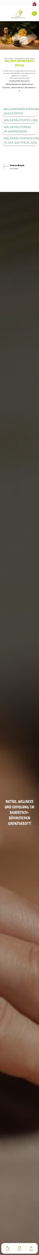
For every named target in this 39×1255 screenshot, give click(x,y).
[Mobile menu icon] (34, 13)
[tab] (19, 111)
